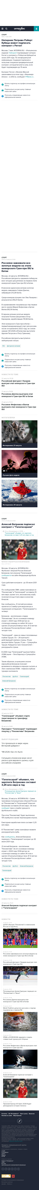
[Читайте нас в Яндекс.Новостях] (3, 1169)
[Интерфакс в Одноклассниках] (18, 1169)
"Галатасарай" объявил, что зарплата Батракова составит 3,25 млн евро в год (19, 534)
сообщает (6, 808)
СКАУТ (3, 1153)
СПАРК (3, 1151)
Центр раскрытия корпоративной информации (14, 1165)
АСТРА (3, 1156)
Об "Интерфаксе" (13, 1113)
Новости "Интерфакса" (7, 1161)
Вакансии (32, 1113)
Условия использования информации (13, 1180)
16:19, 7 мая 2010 (7, 37)
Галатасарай (24, 676)
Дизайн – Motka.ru (7, 1184)
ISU (3, 346)
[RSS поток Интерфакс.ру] (15, 1169)
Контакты (4, 1113)
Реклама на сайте (7, 1115)
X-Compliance (5, 1152)
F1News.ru (29, 77)
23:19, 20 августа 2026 (8, 776)
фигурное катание (13, 346)
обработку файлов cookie (15, 1141)
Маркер (4, 1155)
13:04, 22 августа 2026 (8, 259)
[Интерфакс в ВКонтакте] (12, 1169)
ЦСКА (4, 224)
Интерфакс (19, 28)
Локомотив (13, 224)
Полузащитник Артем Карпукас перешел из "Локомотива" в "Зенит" (20, 792)
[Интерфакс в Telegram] (6, 1169)
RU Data (4, 1163)
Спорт (4, 35)
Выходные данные (7, 1182)
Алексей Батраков (8, 681)
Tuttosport (13, 53)
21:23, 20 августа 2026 (8, 521)
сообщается (7, 575)
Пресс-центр (24, 1113)
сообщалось (10, 837)
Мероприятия (17, 1115)
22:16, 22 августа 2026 (9, 111)
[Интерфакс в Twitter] (9, 1169)
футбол (21, 224)
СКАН (3, 1162)
